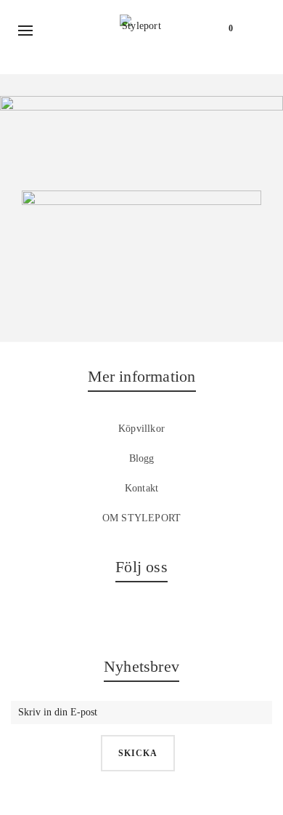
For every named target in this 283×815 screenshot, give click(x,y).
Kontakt (141, 488)
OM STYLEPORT (141, 518)
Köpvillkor (141, 428)
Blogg (142, 458)
